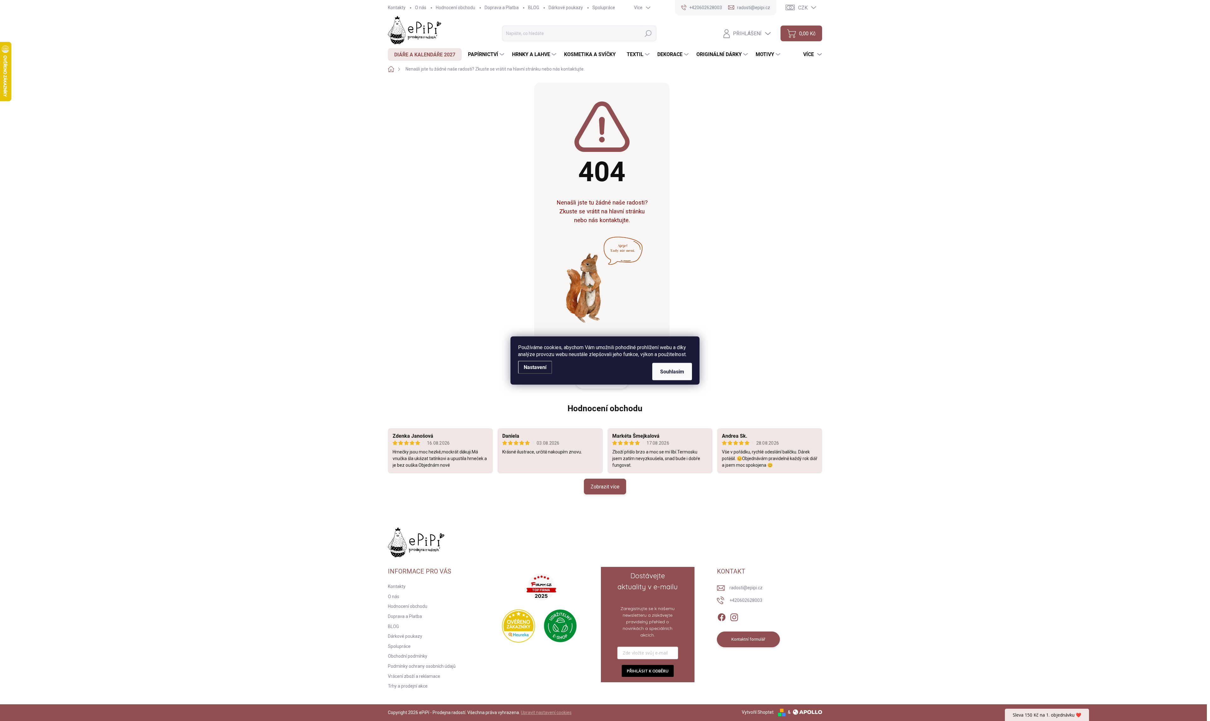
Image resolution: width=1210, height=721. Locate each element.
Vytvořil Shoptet (758, 712)
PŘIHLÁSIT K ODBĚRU (648, 671)
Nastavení (535, 367)
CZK (803, 8)
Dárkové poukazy (566, 7)
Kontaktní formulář (748, 639)
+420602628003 (745, 600)
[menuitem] (425, 54)
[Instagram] (734, 616)
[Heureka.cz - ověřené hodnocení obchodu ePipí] (518, 626)
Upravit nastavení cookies (546, 712)
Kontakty (397, 7)
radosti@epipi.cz (746, 587)
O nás (420, 7)
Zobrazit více (605, 487)
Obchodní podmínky (407, 656)
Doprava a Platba (502, 7)
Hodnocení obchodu (455, 7)
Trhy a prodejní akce (408, 686)
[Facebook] (721, 616)
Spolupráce (603, 7)
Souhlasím (672, 372)
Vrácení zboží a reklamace (414, 676)
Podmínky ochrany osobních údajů (422, 666)
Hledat (648, 33)
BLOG (533, 7)
